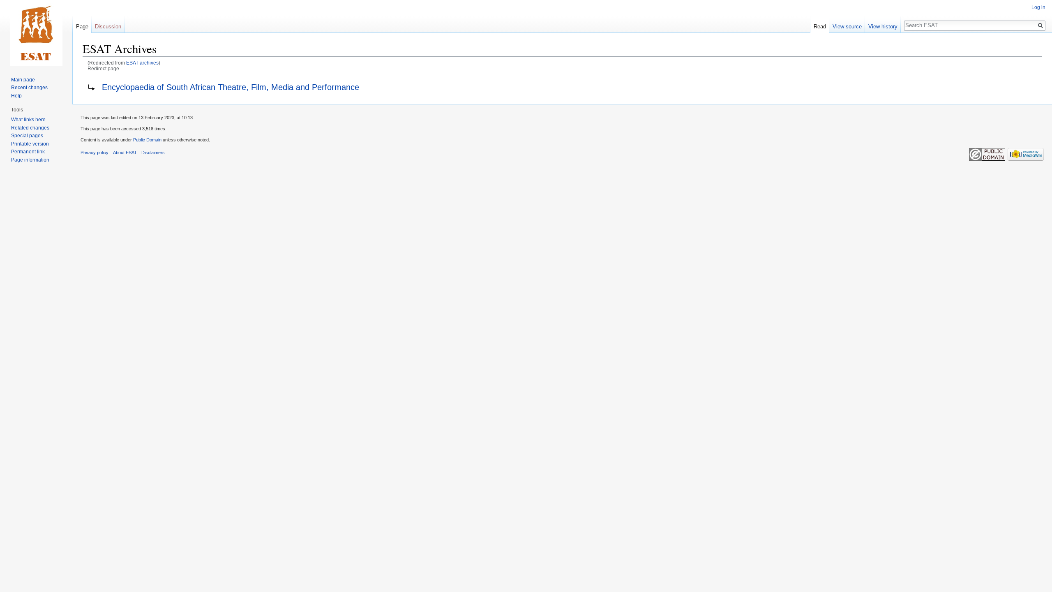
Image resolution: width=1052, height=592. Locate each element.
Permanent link (28, 152)
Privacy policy (94, 152)
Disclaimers (153, 152)
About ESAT (125, 152)
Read (820, 26)
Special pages (27, 136)
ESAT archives (142, 62)
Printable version (30, 144)
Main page (23, 80)
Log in (1038, 7)
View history (882, 26)
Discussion (108, 26)
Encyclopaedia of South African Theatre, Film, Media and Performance (230, 87)
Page (82, 26)
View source (847, 26)
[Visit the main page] (36, 33)
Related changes (30, 128)
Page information (30, 160)
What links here (28, 120)
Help (16, 96)
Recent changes (29, 87)
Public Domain (147, 139)
